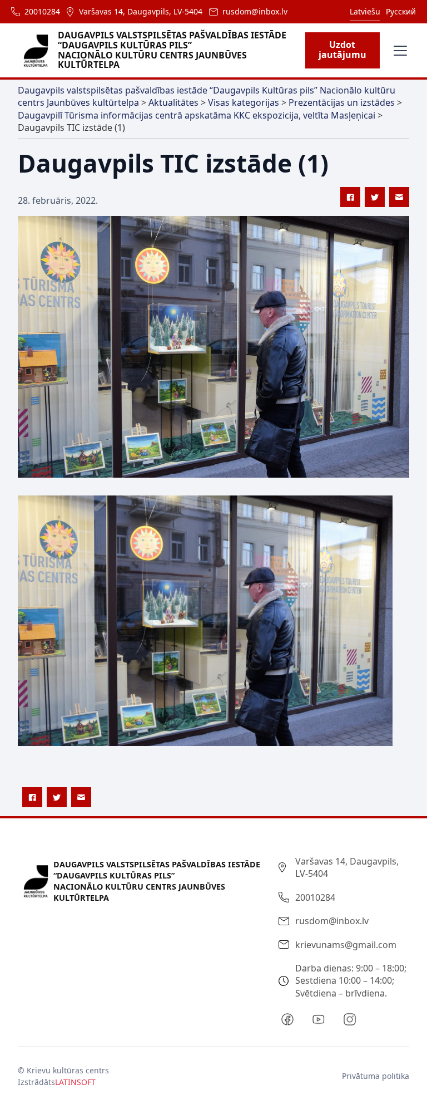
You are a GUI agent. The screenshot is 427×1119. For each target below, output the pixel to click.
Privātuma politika (375, 1076)
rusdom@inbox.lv (254, 11)
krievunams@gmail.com (345, 945)
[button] (398, 50)
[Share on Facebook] (350, 197)
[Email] (399, 197)
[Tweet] (375, 197)
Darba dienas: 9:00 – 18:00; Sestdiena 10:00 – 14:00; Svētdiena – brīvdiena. (350, 980)
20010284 (42, 11)
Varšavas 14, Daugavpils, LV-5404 (140, 11)
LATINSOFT (75, 1082)
